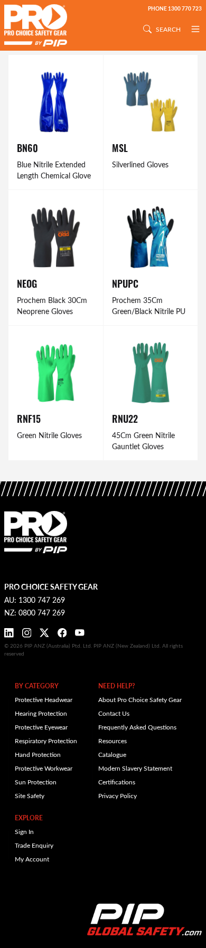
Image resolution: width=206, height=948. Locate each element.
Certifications (116, 782)
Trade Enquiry (34, 845)
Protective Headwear (43, 699)
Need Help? (116, 685)
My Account (32, 859)
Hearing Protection (41, 713)
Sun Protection (36, 782)
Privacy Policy (117, 795)
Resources (112, 740)
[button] (195, 29)
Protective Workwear (43, 768)
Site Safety (29, 795)
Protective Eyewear (41, 727)
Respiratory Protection (46, 740)
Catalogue (112, 754)
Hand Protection (38, 754)
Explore (29, 817)
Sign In (24, 831)
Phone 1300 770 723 (175, 8)
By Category (37, 685)
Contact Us (113, 713)
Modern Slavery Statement (135, 768)
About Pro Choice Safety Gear (140, 699)
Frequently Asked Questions (137, 727)
